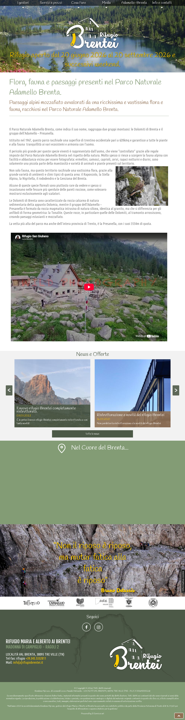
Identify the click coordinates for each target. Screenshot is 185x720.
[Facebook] (86, 627)
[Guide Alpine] (153, 607)
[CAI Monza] (129, 607)
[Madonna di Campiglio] (56, 607)
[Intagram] (98, 627)
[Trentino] (32, 607)
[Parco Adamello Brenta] (81, 607)
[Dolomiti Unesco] (105, 607)
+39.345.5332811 (36, 658)
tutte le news (92, 434)
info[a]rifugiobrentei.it (28, 662)
